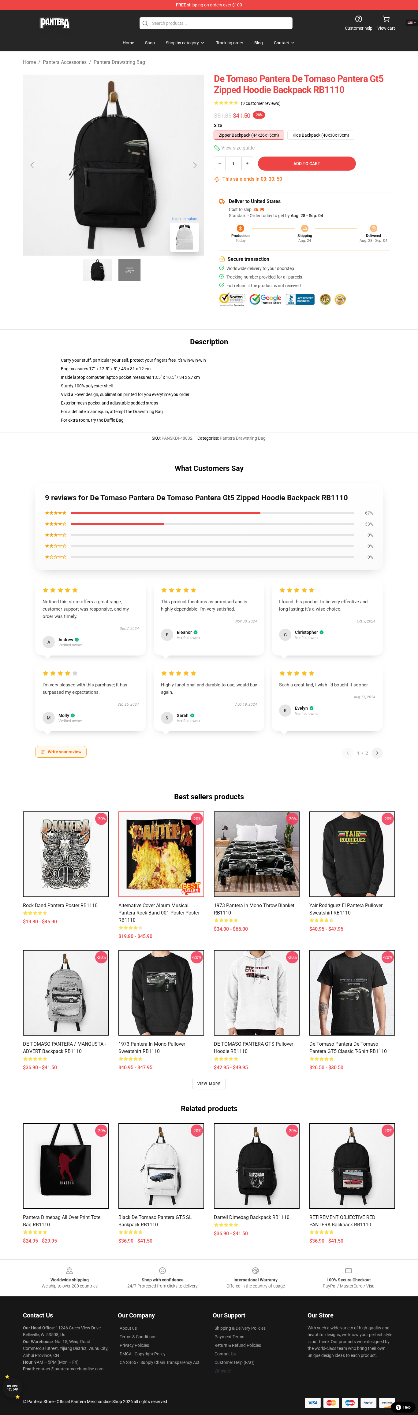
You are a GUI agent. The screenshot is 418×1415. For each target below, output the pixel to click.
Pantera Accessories (65, 62)
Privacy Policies (134, 1345)
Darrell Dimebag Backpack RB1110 (251, 1217)
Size (218, 125)
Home (29, 62)
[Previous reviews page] (347, 753)
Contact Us (225, 1353)
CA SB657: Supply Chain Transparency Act (160, 1362)
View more (209, 1084)
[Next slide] (194, 165)
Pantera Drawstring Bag (119, 62)
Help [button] (407, 1407)
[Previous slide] (32, 165)
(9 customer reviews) (261, 103)
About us (128, 1328)
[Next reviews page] (377, 753)
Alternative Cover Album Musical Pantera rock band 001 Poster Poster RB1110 (158, 913)
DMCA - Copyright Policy (143, 1353)
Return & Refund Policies (238, 1345)
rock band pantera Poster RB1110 (60, 905)
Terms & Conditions (138, 1336)
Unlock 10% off (12, 1388)
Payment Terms (229, 1336)
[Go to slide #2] (129, 270)
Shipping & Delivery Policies (240, 1328)
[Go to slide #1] (97, 270)
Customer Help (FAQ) (235, 1362)
